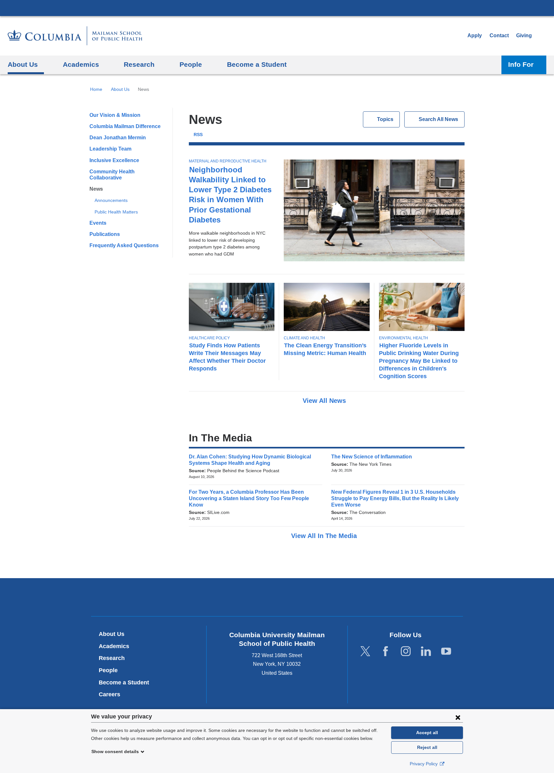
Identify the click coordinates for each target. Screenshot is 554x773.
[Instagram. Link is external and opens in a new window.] (405, 651)
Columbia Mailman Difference (125, 126)
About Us (120, 89)
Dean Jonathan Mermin (117, 137)
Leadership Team (110, 149)
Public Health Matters (116, 211)
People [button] (191, 64)
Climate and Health (304, 338)
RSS (198, 134)
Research (112, 658)
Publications (104, 234)
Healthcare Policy (209, 338)
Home (96, 89)
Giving (524, 35)
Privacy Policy (424, 763)
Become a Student (124, 682)
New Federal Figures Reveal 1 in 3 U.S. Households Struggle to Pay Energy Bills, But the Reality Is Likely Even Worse (395, 498)
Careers (109, 694)
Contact (499, 35)
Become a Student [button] (257, 64)
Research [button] (139, 64)
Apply (474, 35)
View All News (325, 400)
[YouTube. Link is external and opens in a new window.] (446, 651)
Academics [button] (81, 64)
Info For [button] (520, 64)
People (108, 670)
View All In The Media (325, 535)
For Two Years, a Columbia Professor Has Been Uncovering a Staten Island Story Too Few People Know (249, 498)
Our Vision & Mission (114, 115)
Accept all (427, 732)
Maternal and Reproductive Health (227, 161)
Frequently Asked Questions (124, 245)
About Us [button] (23, 64)
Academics (114, 646)
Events (97, 223)
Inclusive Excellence (114, 160)
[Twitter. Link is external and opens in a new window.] (365, 651)
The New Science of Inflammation (373, 456)
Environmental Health (403, 338)
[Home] (75, 35)
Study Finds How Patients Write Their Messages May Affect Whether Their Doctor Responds (227, 357)
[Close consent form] (458, 717)
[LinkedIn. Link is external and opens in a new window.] (426, 651)
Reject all (427, 747)
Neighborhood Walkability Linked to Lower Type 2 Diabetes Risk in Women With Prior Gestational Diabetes (230, 194)
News (96, 189)
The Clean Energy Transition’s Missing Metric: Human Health (325, 349)
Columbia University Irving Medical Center (277, 8)
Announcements (111, 200)
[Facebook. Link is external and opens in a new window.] (385, 651)
